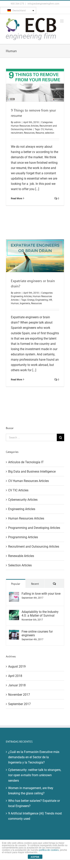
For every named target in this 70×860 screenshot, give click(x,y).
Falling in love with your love (41, 593)
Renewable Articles (21, 556)
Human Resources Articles (24, 125)
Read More (16, 198)
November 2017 (19, 694)
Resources (29, 132)
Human (49, 129)
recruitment (17, 132)
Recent (35, 584)
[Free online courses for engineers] (14, 632)
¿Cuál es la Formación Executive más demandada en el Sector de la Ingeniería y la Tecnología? (33, 757)
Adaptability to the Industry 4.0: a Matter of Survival (40, 613)
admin (17, 122)
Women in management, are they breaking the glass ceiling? (30, 790)
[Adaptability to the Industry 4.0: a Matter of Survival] (14, 612)
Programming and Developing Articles (34, 528)
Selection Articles (20, 565)
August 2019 (17, 666)
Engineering (41, 300)
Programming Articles (23, 537)
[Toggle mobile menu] (62, 21)
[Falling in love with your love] (14, 594)
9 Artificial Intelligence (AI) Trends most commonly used (35, 816)
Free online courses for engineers (37, 633)
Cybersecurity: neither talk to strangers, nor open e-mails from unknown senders (34, 775)
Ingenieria (25, 303)
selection (49, 132)
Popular (15, 584)
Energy (30, 300)
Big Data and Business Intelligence (32, 471)
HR (50, 300)
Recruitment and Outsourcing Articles (33, 546)
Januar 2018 (17, 685)
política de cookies (49, 850)
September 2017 (19, 704)
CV (42, 129)
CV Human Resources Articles (28, 481)
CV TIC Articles (18, 490)
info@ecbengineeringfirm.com (43, 3)
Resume (40, 132)
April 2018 (15, 676)
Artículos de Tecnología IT (26, 462)
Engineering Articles (21, 296)
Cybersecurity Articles (23, 500)
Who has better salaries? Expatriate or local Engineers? (34, 803)
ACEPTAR (35, 857)
